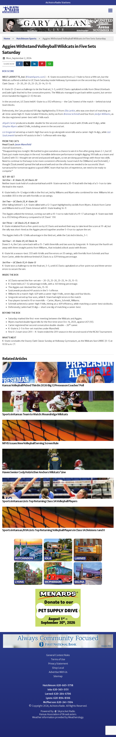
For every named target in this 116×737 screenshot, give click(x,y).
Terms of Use (58, 659)
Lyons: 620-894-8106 (58, 698)
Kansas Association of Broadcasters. (58, 714)
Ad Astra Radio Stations (58, 2)
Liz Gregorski (8, 132)
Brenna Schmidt (71, 114)
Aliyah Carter (9, 123)
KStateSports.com (35, 77)
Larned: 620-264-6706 (58, 693)
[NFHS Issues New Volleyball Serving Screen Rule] (58, 430)
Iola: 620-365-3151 (58, 689)
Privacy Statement (58, 663)
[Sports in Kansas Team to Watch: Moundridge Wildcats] (58, 401)
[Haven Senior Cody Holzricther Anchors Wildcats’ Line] (58, 459)
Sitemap (58, 676)
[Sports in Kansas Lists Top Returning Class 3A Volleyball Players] (58, 488)
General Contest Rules (58, 655)
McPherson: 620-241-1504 (58, 702)
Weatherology (75, 717)
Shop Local (58, 667)
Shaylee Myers (9, 126)
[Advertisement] (58, 25)
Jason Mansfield (23, 144)
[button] (110, 10)
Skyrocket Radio (66, 711)
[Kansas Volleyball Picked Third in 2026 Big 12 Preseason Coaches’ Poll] (58, 372)
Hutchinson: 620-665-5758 (58, 685)
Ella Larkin (69, 110)
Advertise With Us (58, 672)
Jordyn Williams (102, 114)
